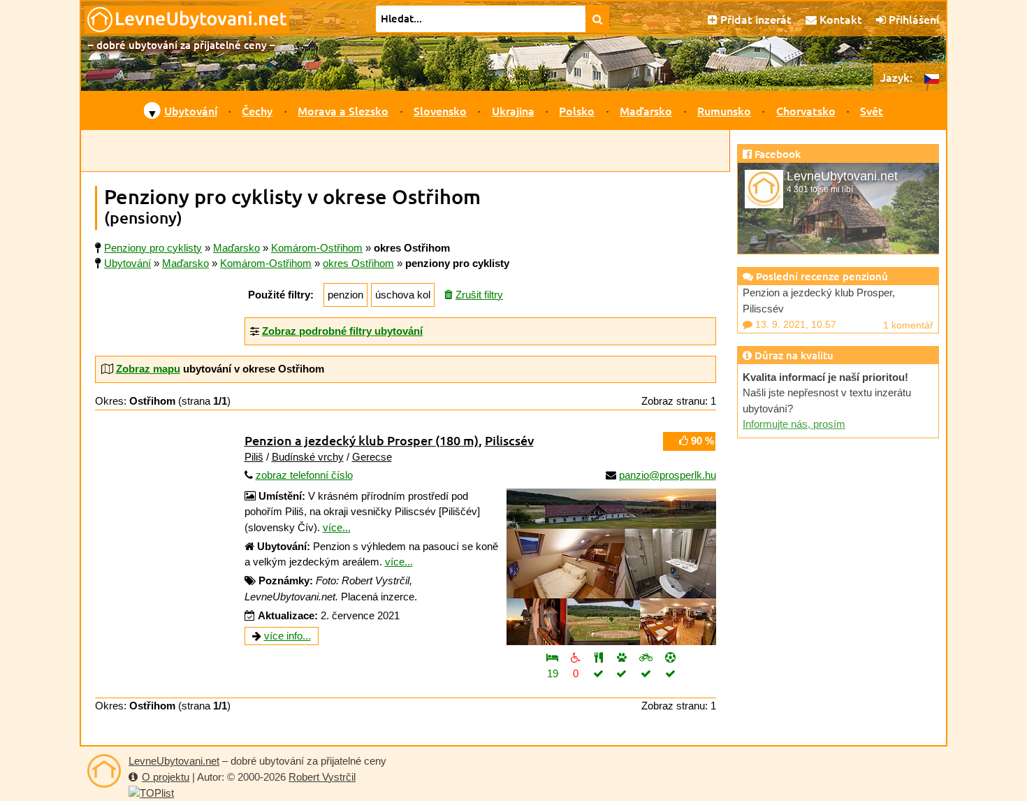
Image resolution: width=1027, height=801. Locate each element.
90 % (701, 441)
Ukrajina (513, 110)
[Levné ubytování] (104, 770)
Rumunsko (724, 110)
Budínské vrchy (308, 457)
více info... (287, 636)
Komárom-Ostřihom (266, 263)
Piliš (254, 457)
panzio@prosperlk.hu (667, 475)
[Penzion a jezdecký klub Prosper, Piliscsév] (611, 567)
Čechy (257, 110)
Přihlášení (912, 19)
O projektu (165, 777)
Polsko (577, 110)
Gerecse (372, 457)
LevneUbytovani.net (174, 761)
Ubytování (190, 110)
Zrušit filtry (479, 295)
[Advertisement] (405, 151)
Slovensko (440, 110)
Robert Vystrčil (322, 777)
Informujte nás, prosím (794, 424)
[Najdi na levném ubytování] (597, 19)
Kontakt (839, 19)
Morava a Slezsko (343, 110)
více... (337, 527)
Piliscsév (509, 440)
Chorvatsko (806, 110)
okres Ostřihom (358, 263)
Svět (871, 110)
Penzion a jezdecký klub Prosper (362, 440)
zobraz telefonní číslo (304, 475)
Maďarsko (646, 110)
